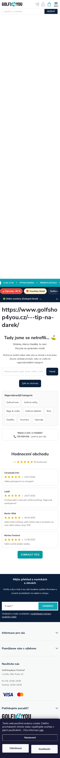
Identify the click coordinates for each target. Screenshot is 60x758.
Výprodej (38, 419)
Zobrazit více (30, 554)
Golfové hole (12, 402)
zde (41, 730)
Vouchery (24, 419)
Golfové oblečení (33, 411)
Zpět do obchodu (30, 383)
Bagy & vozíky (13, 411)
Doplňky (10, 419)
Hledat (51, 11)
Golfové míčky (31, 402)
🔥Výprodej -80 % (11, 291)
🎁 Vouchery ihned (35, 291)
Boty (49, 411)
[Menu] (56, 4)
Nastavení (30, 737)
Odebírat (48, 606)
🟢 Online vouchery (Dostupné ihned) (22, 298)
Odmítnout (16, 748)
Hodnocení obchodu (30, 454)
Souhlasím (44, 749)
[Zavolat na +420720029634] (37, 4)
